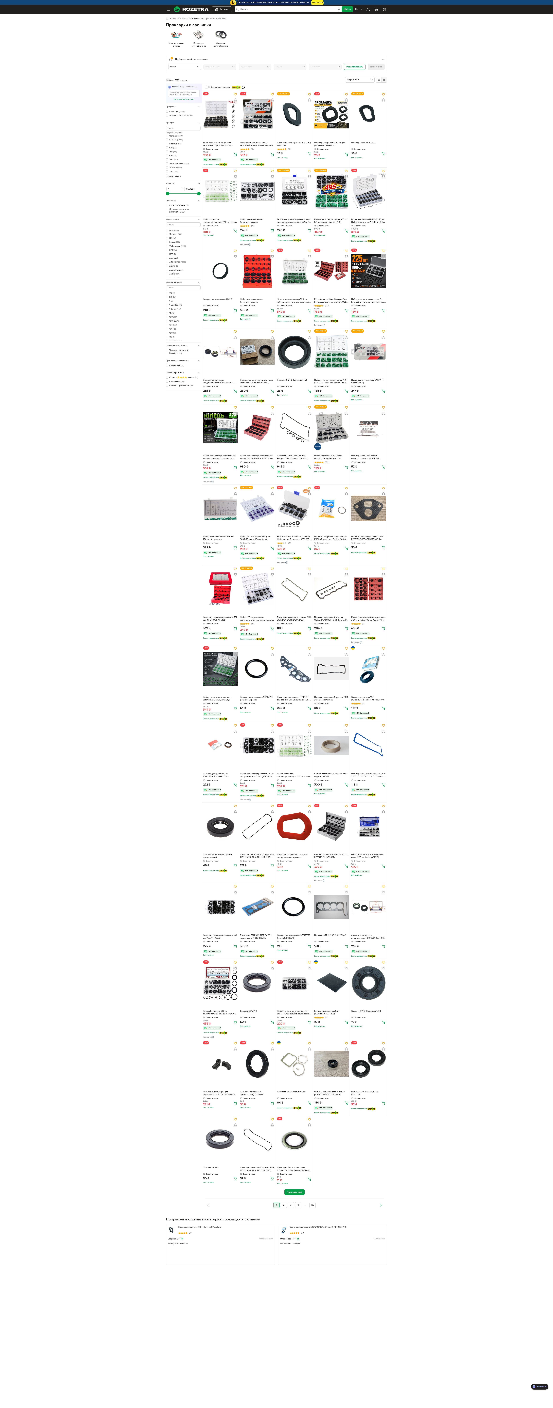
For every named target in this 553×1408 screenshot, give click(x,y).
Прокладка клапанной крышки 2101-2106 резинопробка (331, 698)
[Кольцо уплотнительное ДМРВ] (220, 271)
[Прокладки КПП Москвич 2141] (294, 1063)
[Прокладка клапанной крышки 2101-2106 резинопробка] (331, 668)
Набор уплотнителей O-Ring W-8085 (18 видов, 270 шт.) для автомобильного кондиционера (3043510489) (255, 538)
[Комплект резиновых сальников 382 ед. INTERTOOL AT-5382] (220, 589)
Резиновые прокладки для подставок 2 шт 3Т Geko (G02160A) (219, 1093)
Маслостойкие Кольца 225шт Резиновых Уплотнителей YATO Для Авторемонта (257, 144)
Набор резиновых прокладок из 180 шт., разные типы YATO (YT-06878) (257, 775)
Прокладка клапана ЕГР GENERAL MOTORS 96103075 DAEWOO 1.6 (367, 538)
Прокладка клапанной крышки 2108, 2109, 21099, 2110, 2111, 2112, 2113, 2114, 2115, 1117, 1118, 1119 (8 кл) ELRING (257, 856)
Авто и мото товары (179, 19)
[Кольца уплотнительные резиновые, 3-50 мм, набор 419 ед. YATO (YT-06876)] (368, 589)
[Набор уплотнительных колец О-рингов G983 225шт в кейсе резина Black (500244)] (294, 982)
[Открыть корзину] (384, 9)
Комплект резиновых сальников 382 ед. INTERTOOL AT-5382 (220, 618)
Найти (347, 9)
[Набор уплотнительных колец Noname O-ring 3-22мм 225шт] (331, 427)
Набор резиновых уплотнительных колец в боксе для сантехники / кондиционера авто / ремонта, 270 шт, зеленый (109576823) (219, 457)
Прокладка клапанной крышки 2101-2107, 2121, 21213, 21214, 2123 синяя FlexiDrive (368, 775)
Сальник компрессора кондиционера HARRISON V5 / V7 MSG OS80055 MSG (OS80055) (219, 381)
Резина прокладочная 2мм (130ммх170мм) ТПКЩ (326, 1012)
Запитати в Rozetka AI (184, 99)
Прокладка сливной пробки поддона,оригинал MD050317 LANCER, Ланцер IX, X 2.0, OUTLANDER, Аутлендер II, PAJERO (368, 457)
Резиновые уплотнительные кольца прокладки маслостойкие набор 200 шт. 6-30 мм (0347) (294, 221)
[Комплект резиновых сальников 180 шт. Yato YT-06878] (220, 906)
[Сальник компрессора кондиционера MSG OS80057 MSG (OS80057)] (368, 906)
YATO (173, 172)
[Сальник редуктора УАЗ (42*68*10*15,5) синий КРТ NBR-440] (368, 668)
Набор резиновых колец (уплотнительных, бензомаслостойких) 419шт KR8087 (256, 301)
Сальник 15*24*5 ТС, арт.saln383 (292, 380)
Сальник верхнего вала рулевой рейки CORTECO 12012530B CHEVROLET (329, 1093)
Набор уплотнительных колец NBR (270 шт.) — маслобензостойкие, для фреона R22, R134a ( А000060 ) (331, 381)
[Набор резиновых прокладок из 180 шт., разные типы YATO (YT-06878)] (257, 745)
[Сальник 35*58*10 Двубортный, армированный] (220, 826)
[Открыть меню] (169, 9)
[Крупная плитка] (378, 79)
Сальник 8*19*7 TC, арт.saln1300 (366, 1011)
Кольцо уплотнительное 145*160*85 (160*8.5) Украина (256, 698)
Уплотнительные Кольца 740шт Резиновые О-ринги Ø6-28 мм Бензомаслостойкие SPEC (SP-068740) (217, 144)
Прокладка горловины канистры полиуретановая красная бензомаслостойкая (292, 856)
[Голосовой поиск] (339, 9)
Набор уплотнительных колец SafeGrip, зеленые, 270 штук (217, 698)
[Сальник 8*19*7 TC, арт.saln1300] (368, 982)
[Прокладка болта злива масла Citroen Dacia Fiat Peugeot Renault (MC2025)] (294, 1139)
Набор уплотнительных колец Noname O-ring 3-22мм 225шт (328, 457)
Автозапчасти (196, 19)
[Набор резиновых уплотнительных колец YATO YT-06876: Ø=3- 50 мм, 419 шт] (257, 427)
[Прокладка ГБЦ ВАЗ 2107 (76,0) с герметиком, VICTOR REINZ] (257, 906)
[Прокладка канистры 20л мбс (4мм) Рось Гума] (294, 114)
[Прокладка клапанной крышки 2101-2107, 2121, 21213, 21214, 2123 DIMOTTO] (294, 589)
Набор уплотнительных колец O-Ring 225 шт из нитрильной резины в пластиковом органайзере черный (368, 301)
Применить (376, 67)
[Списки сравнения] (376, 9)
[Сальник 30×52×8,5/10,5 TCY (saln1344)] (368, 1063)
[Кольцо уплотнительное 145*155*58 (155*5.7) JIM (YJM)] (294, 906)
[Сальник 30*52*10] (257, 982)
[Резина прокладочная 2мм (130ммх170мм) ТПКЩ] (331, 982)
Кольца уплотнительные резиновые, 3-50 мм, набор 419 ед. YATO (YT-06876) (368, 619)
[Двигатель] (325, 67)
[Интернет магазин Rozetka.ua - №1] (191, 9)
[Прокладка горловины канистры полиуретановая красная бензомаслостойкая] (294, 826)
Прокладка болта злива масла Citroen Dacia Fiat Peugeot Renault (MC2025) (293, 1169)
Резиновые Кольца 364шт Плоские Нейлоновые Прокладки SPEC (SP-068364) (293, 538)
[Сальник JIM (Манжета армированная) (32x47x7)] (257, 1063)
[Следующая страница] (381, 1205)
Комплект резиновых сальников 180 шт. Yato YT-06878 (220, 936)
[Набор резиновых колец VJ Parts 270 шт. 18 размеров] (220, 508)
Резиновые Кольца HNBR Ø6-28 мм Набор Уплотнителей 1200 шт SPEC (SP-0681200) (368, 221)
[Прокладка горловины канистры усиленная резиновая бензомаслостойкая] (331, 114)
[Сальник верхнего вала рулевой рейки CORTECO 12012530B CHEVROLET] (331, 1063)
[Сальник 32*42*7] (220, 1139)
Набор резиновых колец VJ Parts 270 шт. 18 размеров (218, 538)
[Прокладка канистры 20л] (368, 114)
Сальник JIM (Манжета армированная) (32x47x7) (252, 1093)
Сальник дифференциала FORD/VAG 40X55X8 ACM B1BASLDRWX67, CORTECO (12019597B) (216, 775)
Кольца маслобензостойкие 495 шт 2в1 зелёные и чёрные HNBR (330, 221)
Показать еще (172, 176)
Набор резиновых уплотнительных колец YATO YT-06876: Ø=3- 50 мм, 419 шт (256, 457)
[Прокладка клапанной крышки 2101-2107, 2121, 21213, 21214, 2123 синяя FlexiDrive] (368, 745)
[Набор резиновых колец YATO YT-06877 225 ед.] (368, 351)
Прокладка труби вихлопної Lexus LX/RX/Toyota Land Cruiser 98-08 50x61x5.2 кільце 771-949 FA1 (330, 538)
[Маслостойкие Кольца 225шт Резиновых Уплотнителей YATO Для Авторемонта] (257, 114)
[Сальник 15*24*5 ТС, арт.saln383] (294, 351)
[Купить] (235, 154)
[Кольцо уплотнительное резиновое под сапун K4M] (331, 745)
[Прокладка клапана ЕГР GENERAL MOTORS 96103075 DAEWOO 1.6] (368, 508)
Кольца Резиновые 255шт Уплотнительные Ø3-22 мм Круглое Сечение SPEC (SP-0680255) (220, 1012)
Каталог (224, 9)
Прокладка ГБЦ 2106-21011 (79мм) (330, 935)
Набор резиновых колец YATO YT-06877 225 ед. (367, 381)
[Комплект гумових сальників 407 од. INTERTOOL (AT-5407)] (331, 826)
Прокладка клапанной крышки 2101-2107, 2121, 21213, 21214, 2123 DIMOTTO (294, 619)
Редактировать (354, 67)
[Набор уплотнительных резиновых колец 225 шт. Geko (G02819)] (368, 826)
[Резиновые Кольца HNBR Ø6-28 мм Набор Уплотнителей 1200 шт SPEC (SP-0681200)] (368, 191)
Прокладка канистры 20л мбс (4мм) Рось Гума (294, 144)
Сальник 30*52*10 (248, 1011)
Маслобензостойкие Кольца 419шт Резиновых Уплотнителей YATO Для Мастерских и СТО (331, 301)
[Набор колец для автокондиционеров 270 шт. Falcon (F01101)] (220, 191)
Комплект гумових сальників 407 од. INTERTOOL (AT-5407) (331, 856)
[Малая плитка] (384, 79)
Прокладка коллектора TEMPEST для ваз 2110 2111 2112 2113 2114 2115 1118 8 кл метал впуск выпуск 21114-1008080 (293, 698)
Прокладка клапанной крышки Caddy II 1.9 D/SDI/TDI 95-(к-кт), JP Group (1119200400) (330, 619)
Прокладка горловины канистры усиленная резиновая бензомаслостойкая (329, 144)
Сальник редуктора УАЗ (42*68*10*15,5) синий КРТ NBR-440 (368, 698)
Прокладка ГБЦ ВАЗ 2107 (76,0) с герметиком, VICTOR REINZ (256, 936)
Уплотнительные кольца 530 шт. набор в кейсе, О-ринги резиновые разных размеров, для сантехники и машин (294, 301)
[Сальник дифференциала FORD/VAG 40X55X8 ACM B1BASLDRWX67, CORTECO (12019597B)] (220, 745)
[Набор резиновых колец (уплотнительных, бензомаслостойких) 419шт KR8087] (257, 271)
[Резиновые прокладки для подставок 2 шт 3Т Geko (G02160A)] (220, 1063)
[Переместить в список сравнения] (235, 100)
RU (356, 9)
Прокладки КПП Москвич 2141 (291, 1092)
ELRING (176, 140)
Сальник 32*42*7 (211, 1168)
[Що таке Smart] (243, 87)
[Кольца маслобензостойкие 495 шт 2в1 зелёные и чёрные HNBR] (331, 191)
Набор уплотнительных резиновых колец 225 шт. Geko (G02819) (367, 856)
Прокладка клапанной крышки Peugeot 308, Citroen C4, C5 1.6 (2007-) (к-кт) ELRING (292, 457)
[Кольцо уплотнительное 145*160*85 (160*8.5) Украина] (257, 668)
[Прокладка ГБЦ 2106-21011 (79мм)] (331, 906)
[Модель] (290, 67)
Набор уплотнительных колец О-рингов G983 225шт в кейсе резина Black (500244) (293, 1012)
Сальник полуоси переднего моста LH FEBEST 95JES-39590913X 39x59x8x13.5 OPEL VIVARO (256, 381)
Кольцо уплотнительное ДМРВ (217, 299)
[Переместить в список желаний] (235, 94)
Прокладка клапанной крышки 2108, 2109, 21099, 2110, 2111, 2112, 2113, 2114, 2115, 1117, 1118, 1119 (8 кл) (257, 1169)
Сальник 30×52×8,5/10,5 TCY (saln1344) (365, 1093)
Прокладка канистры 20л (363, 143)
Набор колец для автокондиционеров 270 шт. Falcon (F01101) (219, 221)
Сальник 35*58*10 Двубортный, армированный (217, 856)
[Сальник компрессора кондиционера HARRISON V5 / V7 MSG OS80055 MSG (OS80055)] (220, 351)
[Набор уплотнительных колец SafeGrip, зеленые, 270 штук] (220, 668)
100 (312, 1205)
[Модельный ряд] (219, 67)
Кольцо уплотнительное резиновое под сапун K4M (330, 775)
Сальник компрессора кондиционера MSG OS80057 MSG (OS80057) (367, 937)
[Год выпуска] (255, 67)
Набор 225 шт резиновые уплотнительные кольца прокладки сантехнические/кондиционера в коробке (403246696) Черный (256, 619)
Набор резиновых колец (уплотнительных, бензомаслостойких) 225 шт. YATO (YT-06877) (256, 221)
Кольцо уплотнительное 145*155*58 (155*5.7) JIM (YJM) (293, 936)
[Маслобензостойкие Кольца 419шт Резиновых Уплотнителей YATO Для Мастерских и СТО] (331, 271)
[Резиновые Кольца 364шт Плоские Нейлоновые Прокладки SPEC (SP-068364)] (294, 508)
